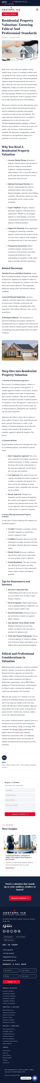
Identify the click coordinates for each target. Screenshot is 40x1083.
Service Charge (7, 1017)
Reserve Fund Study (9, 1015)
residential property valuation (18, 123)
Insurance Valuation (9, 1020)
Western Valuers (18, 729)
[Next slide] (36, 845)
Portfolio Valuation (8, 1036)
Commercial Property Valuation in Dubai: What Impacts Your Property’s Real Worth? (19, 857)
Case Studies (7, 1055)
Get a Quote (6, 1050)
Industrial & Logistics (9, 998)
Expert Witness (7, 1043)
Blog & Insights (7, 1058)
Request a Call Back (10, 14)
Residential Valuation (9, 993)
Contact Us (6, 1062)
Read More (10, 868)
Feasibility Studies (8, 1031)
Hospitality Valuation (9, 1001)
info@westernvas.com (20, 1)
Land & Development (9, 1003)
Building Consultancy (9, 1022)
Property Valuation (8, 991)
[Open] (37, 9)
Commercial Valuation (9, 996)
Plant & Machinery (8, 1010)
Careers (5, 1060)
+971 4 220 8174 (9, 4)
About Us (5, 1053)
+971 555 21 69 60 (8, 953)
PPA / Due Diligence (9, 1039)
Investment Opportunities (10, 1041)
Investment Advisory (9, 1034)
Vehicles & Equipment (9, 1012)
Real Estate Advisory (9, 1029)
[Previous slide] (5, 845)
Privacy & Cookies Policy (12, 1075)
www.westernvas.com (9, 960)
